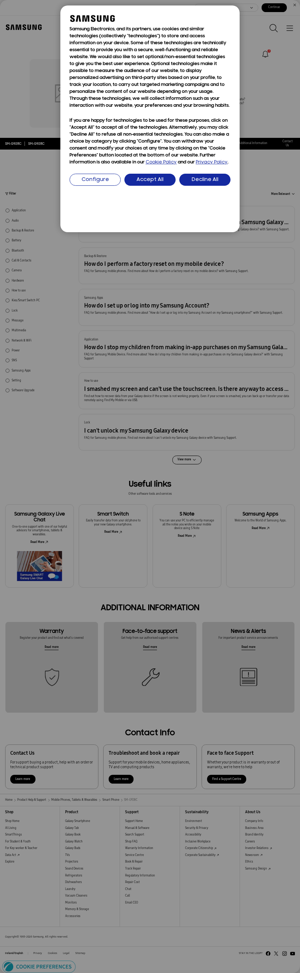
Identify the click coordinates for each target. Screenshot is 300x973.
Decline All (205, 179)
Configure (95, 179)
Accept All (150, 179)
